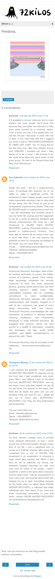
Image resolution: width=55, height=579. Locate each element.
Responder (14, 168)
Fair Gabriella (16, 177)
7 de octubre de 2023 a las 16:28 (35, 267)
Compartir (8, 100)
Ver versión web (27, 570)
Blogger (37, 576)
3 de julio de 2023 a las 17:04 (33, 116)
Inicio (27, 565)
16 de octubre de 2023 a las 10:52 (36, 433)
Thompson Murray (18, 362)
